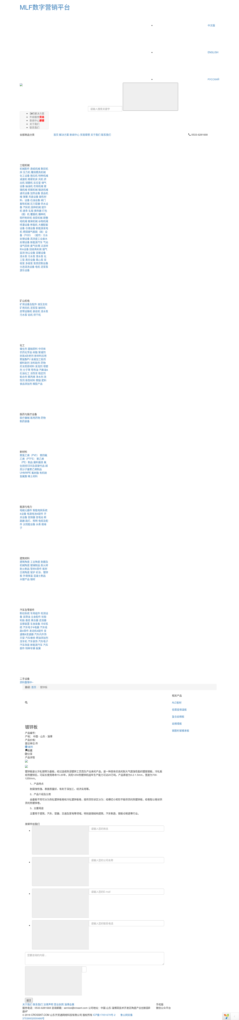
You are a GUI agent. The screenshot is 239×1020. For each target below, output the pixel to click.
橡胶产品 (38, 383)
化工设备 (25, 175)
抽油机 (29, 186)
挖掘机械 (33, 189)
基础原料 (33, 348)
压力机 (26, 172)
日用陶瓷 (25, 572)
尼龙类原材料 (27, 366)
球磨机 (29, 182)
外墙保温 (28, 575)
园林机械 (36, 207)
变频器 (31, 517)
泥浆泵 (44, 266)
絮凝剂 (42, 352)
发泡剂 (39, 366)
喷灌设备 (25, 224)
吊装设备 (33, 196)
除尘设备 (30, 252)
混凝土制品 (39, 575)
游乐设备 (25, 270)
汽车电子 (43, 641)
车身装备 (35, 623)
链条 (25, 210)
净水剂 (39, 376)
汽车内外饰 (40, 634)
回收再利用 (35, 249)
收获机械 (38, 217)
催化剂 (23, 348)
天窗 (22, 637)
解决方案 (39, 113)
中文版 (211, 25)
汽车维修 (30, 637)
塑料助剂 (25, 362)
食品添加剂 (26, 383)
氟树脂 (35, 472)
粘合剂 (23, 376)
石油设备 (35, 200)
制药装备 (25, 421)
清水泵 (23, 256)
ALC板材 (176, 702)
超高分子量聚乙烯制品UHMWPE (34, 469)
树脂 (35, 352)
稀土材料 (33, 476)
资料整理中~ (26, 682)
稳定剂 (42, 373)
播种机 (42, 214)
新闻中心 (74, 134)
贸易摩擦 (41, 118)
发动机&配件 (36, 630)
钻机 (30, 314)
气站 (45, 242)
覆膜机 (34, 214)
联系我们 (34, 127)
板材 (44, 568)
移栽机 (34, 224)
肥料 (43, 380)
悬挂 (27, 620)
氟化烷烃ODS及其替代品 (33, 463)
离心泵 (39, 259)
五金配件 (36, 616)
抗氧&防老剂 (27, 355)
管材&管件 (36, 568)
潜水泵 (39, 256)
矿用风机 (25, 307)
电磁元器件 (26, 510)
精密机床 (33, 179)
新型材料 (30, 380)
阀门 (43, 200)
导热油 (34, 369)
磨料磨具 (38, 462)
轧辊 (31, 210)
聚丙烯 (31, 376)
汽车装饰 (33, 641)
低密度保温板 (179, 709)
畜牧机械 (25, 203)
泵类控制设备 (40, 263)
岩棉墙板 (177, 723)
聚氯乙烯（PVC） (29, 455)
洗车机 (23, 641)
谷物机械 (43, 221)
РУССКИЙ (213, 79)
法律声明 (48, 1004)
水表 (38, 524)
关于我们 (95, 134)
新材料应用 (40, 355)
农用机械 (38, 186)
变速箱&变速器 (33, 632)
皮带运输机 (26, 311)
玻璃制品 (35, 565)
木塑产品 (25, 579)
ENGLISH (212, 52)
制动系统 (25, 613)
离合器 (34, 620)
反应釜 (37, 182)
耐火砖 (44, 565)
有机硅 (43, 472)
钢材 (32, 579)
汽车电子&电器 (31, 627)
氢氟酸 (23, 476)
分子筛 (26, 369)
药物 (43, 362)
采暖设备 (41, 252)
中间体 (42, 348)
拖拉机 (34, 175)
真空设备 (30, 259)
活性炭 (34, 373)
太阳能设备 (29, 524)
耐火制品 (25, 568)
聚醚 (38, 380)
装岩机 (36, 311)
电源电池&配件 (35, 513)
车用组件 (35, 613)
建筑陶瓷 (25, 561)
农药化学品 (26, 352)
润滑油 (26, 616)
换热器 (37, 210)
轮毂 (43, 616)
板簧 (38, 648)
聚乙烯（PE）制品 (32, 460)
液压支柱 (42, 304)
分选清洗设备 (27, 266)
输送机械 (43, 189)
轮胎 (22, 620)
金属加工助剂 (38, 359)
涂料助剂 (35, 362)
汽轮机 (26, 207)
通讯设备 (25, 193)
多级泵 (29, 263)
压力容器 (35, 203)
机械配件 (25, 168)
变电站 (39, 517)
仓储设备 (30, 228)
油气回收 (25, 245)
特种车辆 (30, 648)
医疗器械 (25, 417)
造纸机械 (35, 168)
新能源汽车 (36, 242)
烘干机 (37, 314)
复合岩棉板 (178, 716)
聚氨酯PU (25, 359)
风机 (40, 179)
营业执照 (59, 1004)
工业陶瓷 (35, 561)
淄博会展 (69, 1004)
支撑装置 (25, 623)
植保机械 (33, 221)
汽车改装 (25, 644)
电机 (37, 266)
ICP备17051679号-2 (104, 1014)
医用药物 (35, 417)
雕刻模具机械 (38, 172)
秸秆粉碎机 (26, 217)
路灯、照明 (31, 520)
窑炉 (32, 572)
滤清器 (42, 620)
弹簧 (25, 196)
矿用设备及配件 (28, 304)
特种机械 (43, 175)
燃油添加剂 (42, 637)
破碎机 (42, 307)
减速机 (23, 179)
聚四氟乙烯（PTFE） (33, 456)
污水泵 (31, 256)
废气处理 (35, 245)
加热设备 (35, 193)
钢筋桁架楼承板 (180, 730)
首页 (56, 134)
